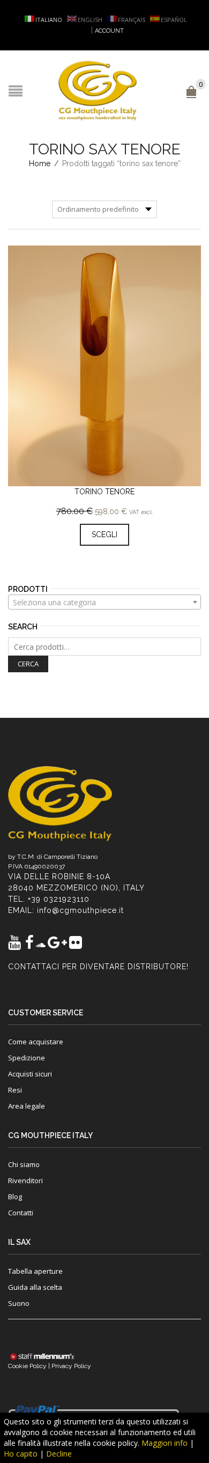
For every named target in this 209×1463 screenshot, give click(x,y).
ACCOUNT (109, 30)
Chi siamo (24, 1164)
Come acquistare (35, 1041)
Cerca (28, 664)
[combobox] (104, 602)
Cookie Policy (27, 1366)
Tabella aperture (35, 1271)
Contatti (20, 1212)
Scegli (104, 534)
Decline (59, 1454)
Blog (15, 1196)
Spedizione (26, 1058)
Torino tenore (104, 491)
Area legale (26, 1106)
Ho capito (21, 1454)
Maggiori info (164, 1443)
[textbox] (104, 602)
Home (39, 163)
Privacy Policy (71, 1366)
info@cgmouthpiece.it (80, 910)
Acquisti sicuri (30, 1074)
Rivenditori (25, 1180)
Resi (15, 1090)
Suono (18, 1303)
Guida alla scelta (35, 1287)
